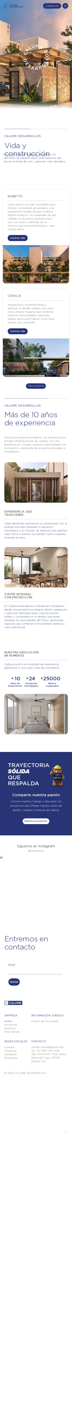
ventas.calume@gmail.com (47, 1047)
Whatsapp (10, 1058)
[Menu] (65, 6)
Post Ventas (11, 1032)
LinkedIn (9, 1047)
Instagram (10, 1054)
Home (8, 1021)
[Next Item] (66, 1132)
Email (12, 964)
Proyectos (10, 1025)
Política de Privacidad (44, 1021)
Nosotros (10, 1028)
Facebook (10, 1051)
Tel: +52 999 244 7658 (45, 1051)
